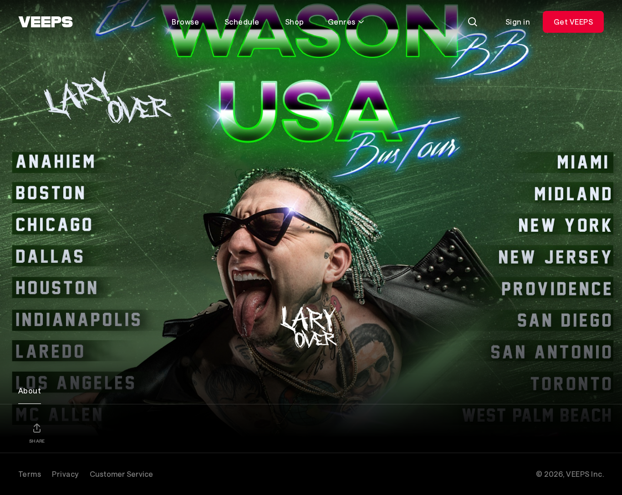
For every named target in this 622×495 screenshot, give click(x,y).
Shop (294, 21)
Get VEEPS (573, 21)
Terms (29, 473)
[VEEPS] (45, 21)
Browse (185, 21)
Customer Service (121, 473)
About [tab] (29, 390)
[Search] (473, 22)
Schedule (242, 21)
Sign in (517, 21)
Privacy (65, 473)
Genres (342, 21)
